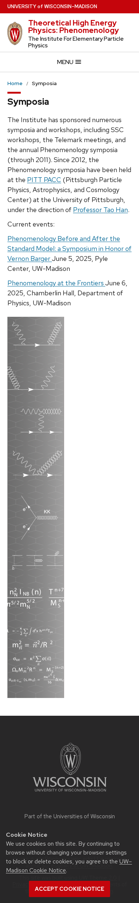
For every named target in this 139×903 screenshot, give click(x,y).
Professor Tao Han (100, 209)
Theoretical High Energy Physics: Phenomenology (73, 26)
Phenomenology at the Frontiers (56, 283)
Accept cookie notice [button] (69, 889)
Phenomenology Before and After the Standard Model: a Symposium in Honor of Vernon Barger (69, 248)
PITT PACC (44, 179)
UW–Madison (52, 6)
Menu (66, 62)
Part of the (69, 816)
